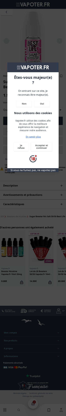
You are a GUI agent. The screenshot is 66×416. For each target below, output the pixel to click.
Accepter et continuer (41, 146)
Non (24, 103)
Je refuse (21, 146)
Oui (42, 103)
